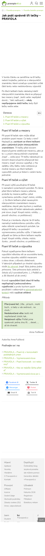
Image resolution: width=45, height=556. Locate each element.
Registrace (28, 495)
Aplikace (7, 466)
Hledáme (8, 473)
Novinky (7, 469)
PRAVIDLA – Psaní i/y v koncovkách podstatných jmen (21, 353)
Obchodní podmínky (12, 499)
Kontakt (7, 479)
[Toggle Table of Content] (38, 113)
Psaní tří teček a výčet (15, 120)
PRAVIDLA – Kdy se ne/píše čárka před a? (22, 369)
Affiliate (7, 489)
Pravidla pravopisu (13, 10)
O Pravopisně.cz (10, 476)
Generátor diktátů (31, 476)
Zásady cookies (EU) (12, 502)
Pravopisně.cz (22, 518)
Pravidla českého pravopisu (34, 10)
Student (7, 519)
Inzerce (7, 492)
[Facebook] (39, 515)
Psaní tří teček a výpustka (17, 123)
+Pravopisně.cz (30, 479)
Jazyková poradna (31, 469)
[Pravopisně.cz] (12, 3)
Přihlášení (31, 3)
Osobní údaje (9, 495)
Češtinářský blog (30, 466)
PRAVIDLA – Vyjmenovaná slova (19, 358)
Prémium (27, 489)
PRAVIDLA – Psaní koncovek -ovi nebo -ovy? (23, 363)
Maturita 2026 (29, 492)
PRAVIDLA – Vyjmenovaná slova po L (22, 373)
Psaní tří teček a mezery (16, 116)
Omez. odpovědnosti (12, 506)
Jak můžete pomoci (31, 473)
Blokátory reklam (31, 502)
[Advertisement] (22, 48)
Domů (2, 10)
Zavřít (41, 520)
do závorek (13, 266)
